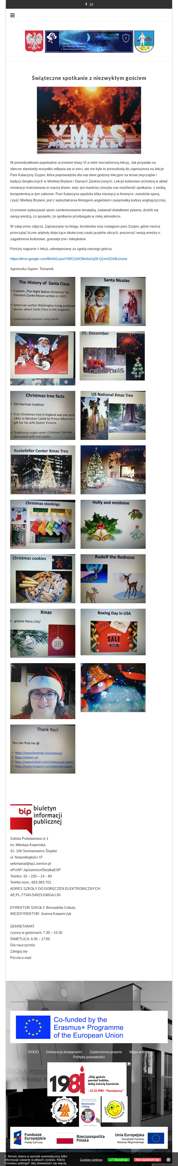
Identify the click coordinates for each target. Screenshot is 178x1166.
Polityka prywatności (89, 1057)
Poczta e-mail (20, 958)
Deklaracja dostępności (64, 1052)
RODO (33, 1052)
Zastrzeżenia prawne (106, 1052)
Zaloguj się (18, 951)
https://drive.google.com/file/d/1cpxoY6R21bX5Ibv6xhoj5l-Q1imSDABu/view (68, 259)
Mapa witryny (139, 1052)
